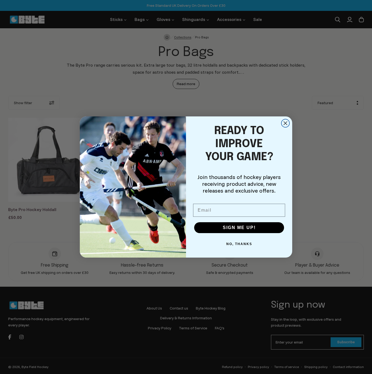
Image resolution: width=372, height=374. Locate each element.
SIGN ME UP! (239, 227)
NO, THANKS (239, 244)
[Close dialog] (285, 123)
